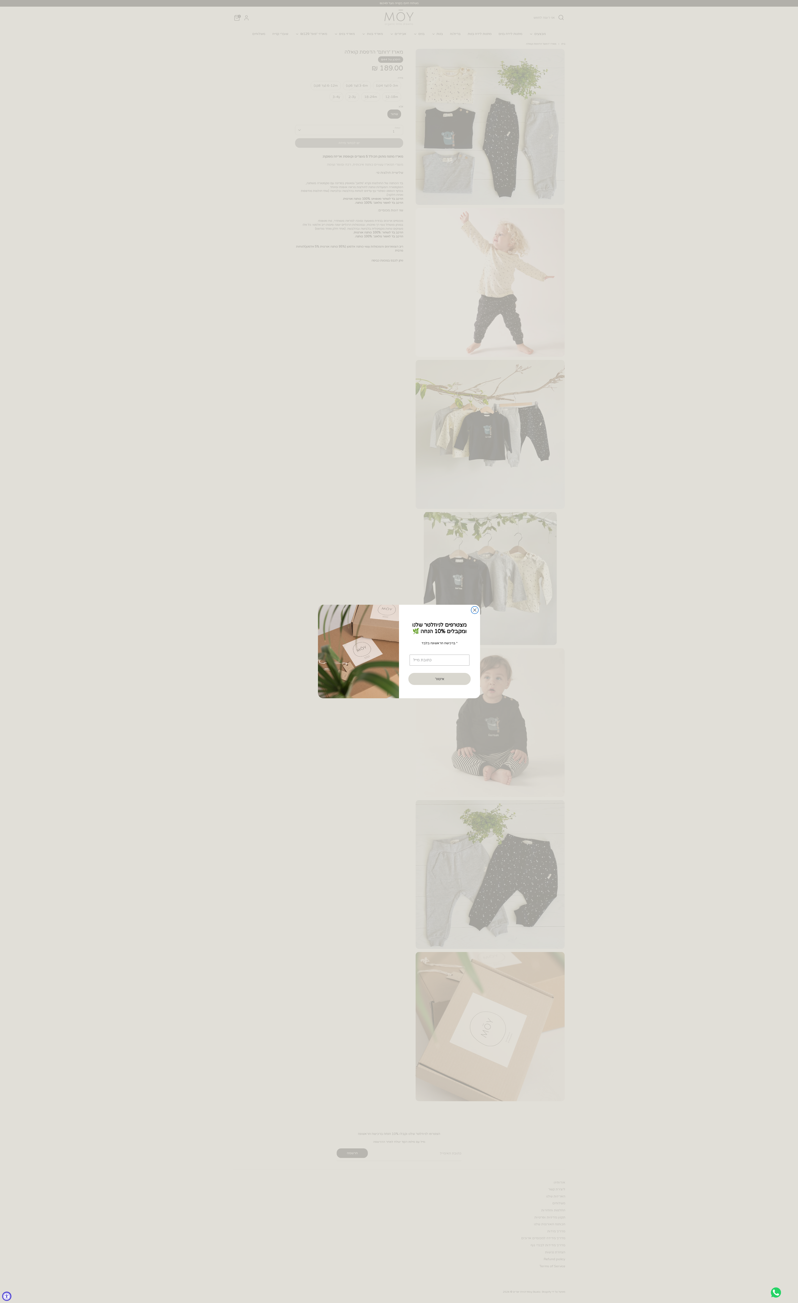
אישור (439, 679)
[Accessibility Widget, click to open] (6, 1296)
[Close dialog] (474, 610)
